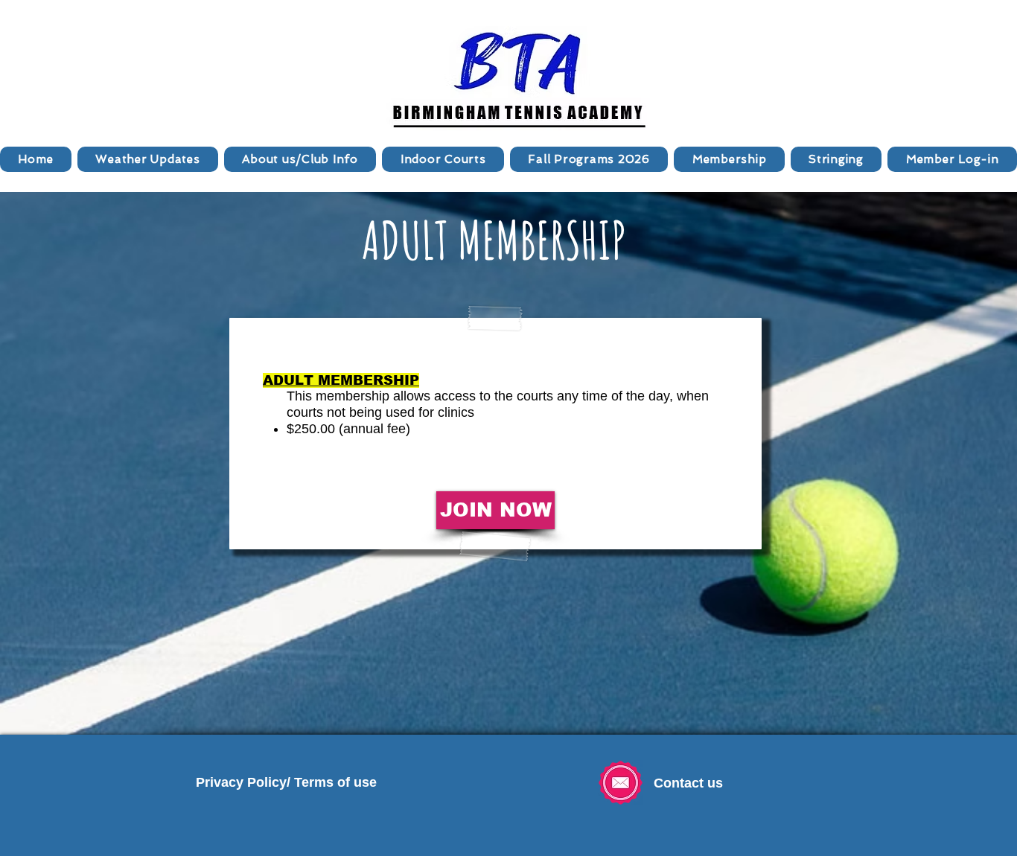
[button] (300, 159)
